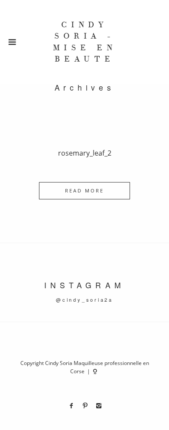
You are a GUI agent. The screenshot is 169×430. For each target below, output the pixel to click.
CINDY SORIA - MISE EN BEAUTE (85, 42)
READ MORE (84, 190)
